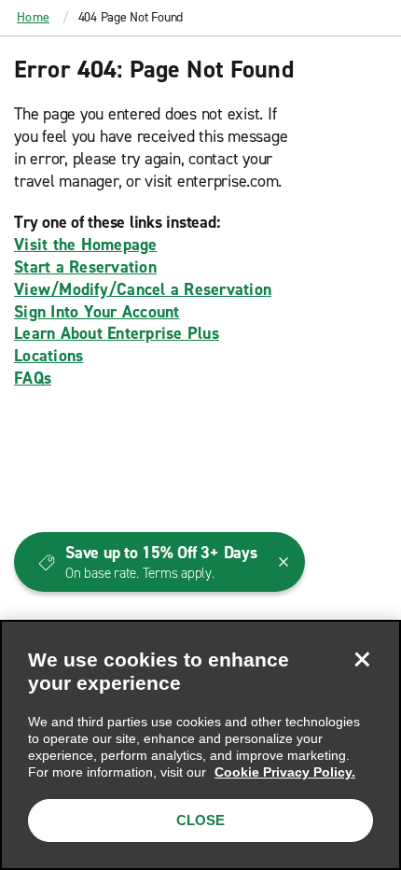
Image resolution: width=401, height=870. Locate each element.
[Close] (362, 659)
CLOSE (200, 820)
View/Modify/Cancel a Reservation (142, 289)
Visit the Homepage (86, 244)
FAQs (32, 378)
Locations (48, 355)
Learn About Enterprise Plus (116, 333)
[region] (200, 745)
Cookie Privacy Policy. (284, 772)
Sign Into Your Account (97, 312)
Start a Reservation (85, 267)
